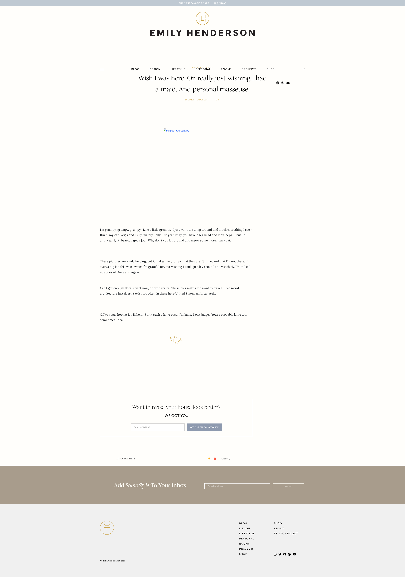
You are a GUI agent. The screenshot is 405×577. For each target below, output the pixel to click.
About (279, 528)
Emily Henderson (198, 100)
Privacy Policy (286, 533)
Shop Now (220, 3)
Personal (203, 69)
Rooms (226, 69)
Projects (249, 69)
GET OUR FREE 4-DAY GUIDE (204, 427)
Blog (135, 69)
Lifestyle (178, 69)
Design (155, 69)
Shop (271, 69)
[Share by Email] (288, 83)
